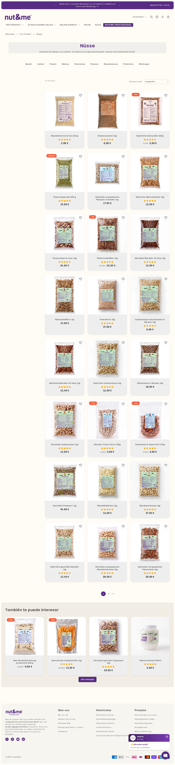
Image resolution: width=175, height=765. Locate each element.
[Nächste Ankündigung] (119, 5)
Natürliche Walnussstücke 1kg (150, 197)
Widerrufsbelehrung (143, 731)
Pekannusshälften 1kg (107, 258)
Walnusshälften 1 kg (64, 320)
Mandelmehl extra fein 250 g (64, 136)
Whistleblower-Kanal (105, 731)
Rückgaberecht (141, 727)
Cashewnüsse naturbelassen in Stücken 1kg (150, 321)
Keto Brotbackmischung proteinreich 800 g (24, 661)
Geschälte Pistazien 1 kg (64, 506)
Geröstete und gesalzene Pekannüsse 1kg (150, 568)
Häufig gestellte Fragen (145, 719)
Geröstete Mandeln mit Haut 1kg (150, 258)
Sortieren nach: (136, 82)
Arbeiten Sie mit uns (66, 719)
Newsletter (156, 5)
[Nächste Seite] (113, 593)
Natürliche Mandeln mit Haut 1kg (64, 383)
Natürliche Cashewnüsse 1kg (107, 383)
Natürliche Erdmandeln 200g (150, 136)
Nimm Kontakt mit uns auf (146, 715)
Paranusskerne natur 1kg (65, 258)
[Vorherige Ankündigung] (56, 5)
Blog (167, 5)
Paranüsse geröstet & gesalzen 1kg (108, 661)
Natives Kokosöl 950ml (150, 660)
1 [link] (103, 594)
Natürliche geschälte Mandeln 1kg (64, 568)
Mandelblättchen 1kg (107, 506)
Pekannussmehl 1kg (107, 136)
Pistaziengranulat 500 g (64, 197)
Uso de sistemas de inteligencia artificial (113, 736)
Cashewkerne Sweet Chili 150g (150, 444)
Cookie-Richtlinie (103, 727)
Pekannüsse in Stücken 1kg (150, 383)
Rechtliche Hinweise (105, 715)
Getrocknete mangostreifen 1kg (67, 660)
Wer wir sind (63, 715)
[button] (151, 16)
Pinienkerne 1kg (107, 320)
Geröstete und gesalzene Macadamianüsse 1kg (107, 568)
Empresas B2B (64, 723)
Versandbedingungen (144, 723)
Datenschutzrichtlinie (105, 723)
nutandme (16, 757)
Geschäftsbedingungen (106, 719)
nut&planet (62, 731)
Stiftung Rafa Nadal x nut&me (70, 727)
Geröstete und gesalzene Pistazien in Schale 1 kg (107, 198)
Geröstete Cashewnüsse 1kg (64, 444)
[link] (87, 679)
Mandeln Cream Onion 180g (107, 444)
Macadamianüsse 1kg (150, 506)
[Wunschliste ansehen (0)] (156, 16)
